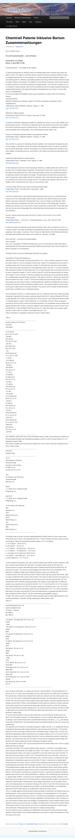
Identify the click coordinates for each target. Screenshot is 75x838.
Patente (36, 824)
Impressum (38, 22)
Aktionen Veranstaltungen (23, 18)
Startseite (9, 18)
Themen (36, 18)
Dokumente (9, 22)
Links (30, 22)
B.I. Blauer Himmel (11, 26)
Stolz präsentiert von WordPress (38, 831)
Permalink (65, 824)
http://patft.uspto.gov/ (12, 163)
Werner (21, 824)
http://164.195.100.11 (12, 108)
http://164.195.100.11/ (12, 118)
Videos (24, 22)
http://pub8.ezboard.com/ (13, 222)
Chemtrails (30, 824)
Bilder (17, 22)
